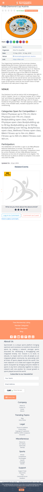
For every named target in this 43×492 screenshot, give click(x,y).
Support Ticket (22, 471)
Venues (22, 455)
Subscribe (11, 397)
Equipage (22, 462)
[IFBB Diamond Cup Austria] (22, 26)
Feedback (22, 478)
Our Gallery (22, 444)
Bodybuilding (17, 47)
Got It (21, 489)
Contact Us (22, 407)
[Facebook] (7, 42)
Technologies (22, 458)
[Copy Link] (27, 42)
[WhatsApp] (14, 42)
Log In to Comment (11, 215)
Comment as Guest (31, 215)
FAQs (22, 474)
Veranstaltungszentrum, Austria (25, 56)
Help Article (22, 473)
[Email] (23, 42)
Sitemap (22, 447)
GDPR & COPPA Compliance (22, 433)
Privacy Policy (21, 487)
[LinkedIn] (17, 42)
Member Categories (21, 325)
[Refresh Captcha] (12, 391)
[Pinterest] (20, 42)
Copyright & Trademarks (22, 431)
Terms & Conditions (22, 427)
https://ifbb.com (18, 59)
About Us (22, 405)
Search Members (21, 328)
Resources (22, 442)
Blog (21, 331)
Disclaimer (22, 435)
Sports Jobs (22, 445)
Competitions (22, 456)
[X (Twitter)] (11, 42)
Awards (22, 460)
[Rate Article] (27, 210)
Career (22, 409)
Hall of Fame (22, 420)
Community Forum (22, 476)
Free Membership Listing (21, 322)
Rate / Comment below (31, 10)
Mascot (22, 411)
